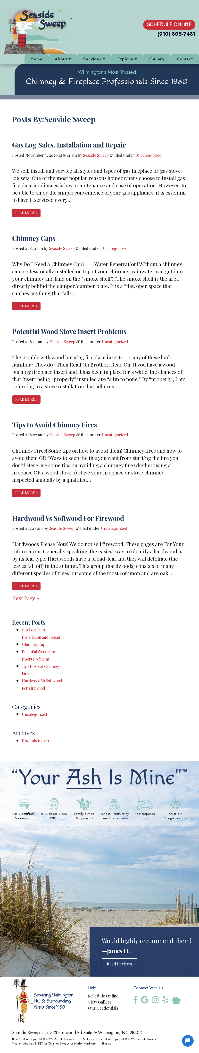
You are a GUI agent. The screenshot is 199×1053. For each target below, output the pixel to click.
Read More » (26, 213)
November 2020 (35, 740)
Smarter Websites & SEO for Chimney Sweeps (40, 1043)
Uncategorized (148, 155)
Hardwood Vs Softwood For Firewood (68, 518)
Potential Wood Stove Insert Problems (69, 331)
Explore (126, 59)
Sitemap (106, 1043)
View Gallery (100, 1002)
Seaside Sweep (96, 155)
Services (93, 59)
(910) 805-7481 (176, 34)
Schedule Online (169, 25)
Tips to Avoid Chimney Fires (54, 424)
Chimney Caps (33, 238)
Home (36, 59)
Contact (185, 59)
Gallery (157, 59)
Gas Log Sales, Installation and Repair (69, 144)
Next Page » (25, 598)
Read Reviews (119, 963)
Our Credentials (103, 1008)
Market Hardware (85, 1043)
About (61, 59)
